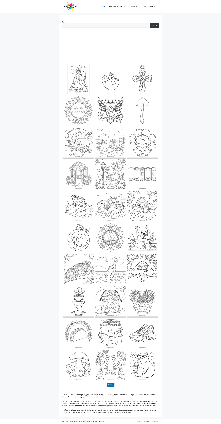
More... (110, 385)
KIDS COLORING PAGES (150, 6)
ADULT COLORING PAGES (117, 6)
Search (64, 22)
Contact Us (155, 421)
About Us (139, 421)
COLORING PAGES (133, 6)
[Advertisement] (110, 47)
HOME (103, 6)
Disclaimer (147, 421)
